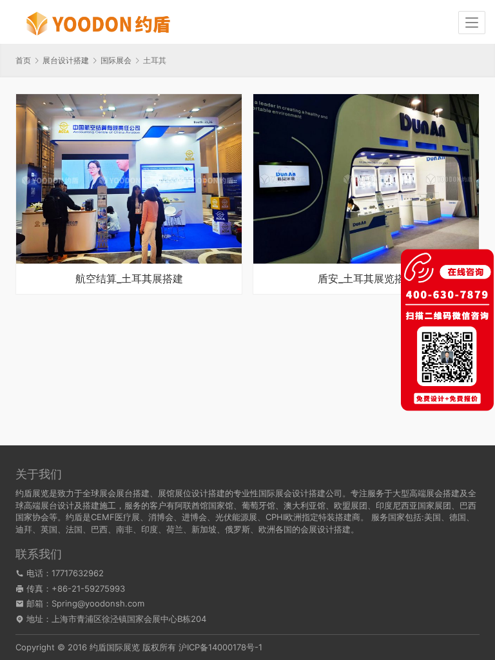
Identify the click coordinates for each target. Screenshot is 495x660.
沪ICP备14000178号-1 (220, 647)
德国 (457, 517)
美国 (432, 517)
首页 (23, 60)
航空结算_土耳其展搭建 (129, 279)
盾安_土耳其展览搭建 (366, 279)
